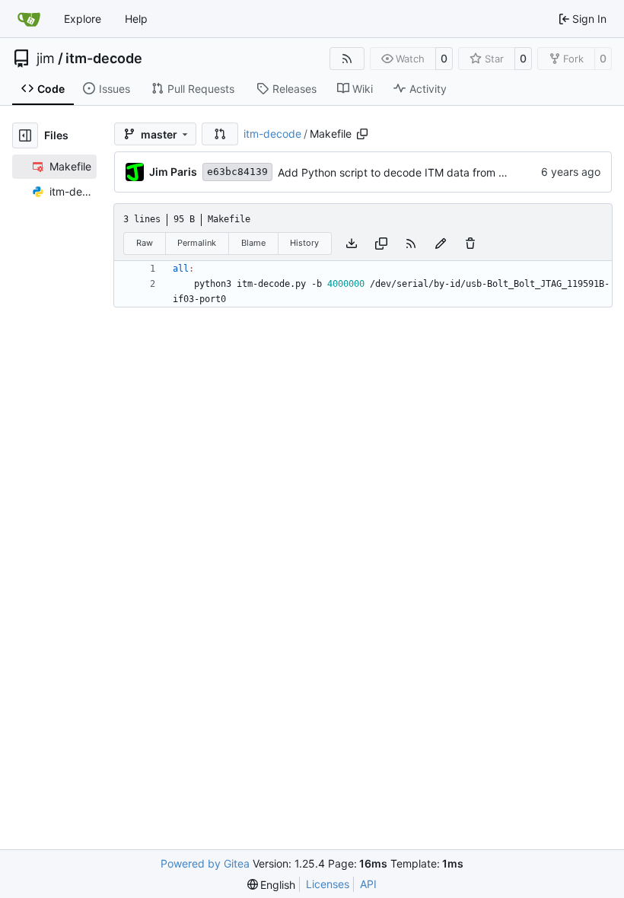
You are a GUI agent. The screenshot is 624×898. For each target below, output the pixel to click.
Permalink (196, 242)
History (304, 242)
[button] (220, 134)
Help (136, 18)
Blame (253, 242)
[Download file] (351, 243)
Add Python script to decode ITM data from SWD (400, 172)
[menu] (271, 884)
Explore (82, 18)
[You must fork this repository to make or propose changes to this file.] (440, 243)
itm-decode (103, 58)
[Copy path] (362, 134)
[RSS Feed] (347, 58)
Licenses (327, 883)
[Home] (29, 19)
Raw (144, 242)
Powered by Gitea (205, 863)
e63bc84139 (237, 171)
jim (46, 58)
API (368, 883)
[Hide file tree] (25, 135)
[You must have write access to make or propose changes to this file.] (470, 243)
